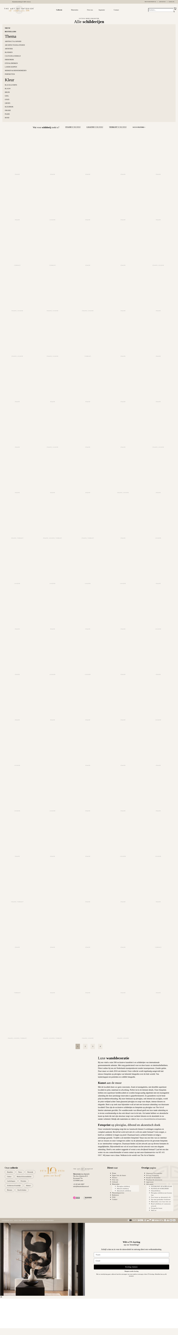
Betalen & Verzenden (153, 1177)
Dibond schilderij (123, 1188)
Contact (114, 1199)
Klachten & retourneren (154, 1180)
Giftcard (115, 1182)
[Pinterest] (96, 1192)
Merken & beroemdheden (24, 1176)
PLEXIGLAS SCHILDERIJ (160, 1188)
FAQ (113, 1197)
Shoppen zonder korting (131, 1271)
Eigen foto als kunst (119, 1175)
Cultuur (9, 1176)
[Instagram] (90, 1192)
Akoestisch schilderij (124, 1190)
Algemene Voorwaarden (154, 1173)
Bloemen (9, 1190)
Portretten (23, 1181)
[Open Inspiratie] (107, 10)
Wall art (153, 1210)
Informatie (149, 1184)
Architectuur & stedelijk (14, 1185)
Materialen (115, 1184)
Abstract (28, 1185)
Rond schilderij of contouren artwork (161, 1205)
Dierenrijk (30, 1172)
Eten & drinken (22, 1190)
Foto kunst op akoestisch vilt (161, 1197)
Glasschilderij (155, 1190)
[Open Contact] (121, 10)
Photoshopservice (150, 1)
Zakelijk (171, 1)
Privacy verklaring (152, 1175)
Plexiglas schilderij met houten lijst (161, 1194)
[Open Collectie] (64, 10)
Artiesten (162, 1)
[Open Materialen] (80, 10)
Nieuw (20, 1172)
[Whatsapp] (76, 1192)
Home (114, 1173)
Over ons (115, 1180)
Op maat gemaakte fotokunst (160, 1199)
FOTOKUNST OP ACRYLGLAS (161, 1186)
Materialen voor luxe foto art (161, 1201)
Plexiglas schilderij (123, 1186)
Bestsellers (10, 1172)
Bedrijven (115, 1195)
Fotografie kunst (156, 1208)
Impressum (150, 1182)
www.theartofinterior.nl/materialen (152, 1119)
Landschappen (11, 1181)
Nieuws (114, 1177)
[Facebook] (83, 1192)
